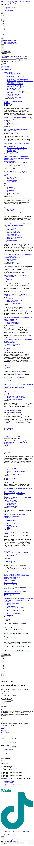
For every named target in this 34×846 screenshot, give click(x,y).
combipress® (10, 557)
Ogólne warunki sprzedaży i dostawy (13, 784)
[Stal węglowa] (18, 225)
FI (3, 18)
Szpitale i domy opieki (13, 603)
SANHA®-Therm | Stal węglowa (16, 91)
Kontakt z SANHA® (9, 7)
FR (3, 20)
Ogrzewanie (7, 367)
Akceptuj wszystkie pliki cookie (15, 843)
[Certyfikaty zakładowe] (18, 577)
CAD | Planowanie (12, 501)
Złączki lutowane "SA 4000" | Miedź (17, 148)
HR (3, 23)
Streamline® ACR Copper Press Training (15, 493)
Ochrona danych (8, 782)
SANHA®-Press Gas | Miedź (15, 84)
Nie (5, 731)
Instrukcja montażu (12, 523)
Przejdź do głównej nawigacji (8, 3)
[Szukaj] (2, 45)
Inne (5, 175)
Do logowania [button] (4, 715)
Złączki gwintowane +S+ (13, 344)
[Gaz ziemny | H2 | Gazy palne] (18, 444)
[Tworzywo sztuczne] (18, 341)
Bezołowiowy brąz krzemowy (12, 257)
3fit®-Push (10, 298)
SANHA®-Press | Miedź (13, 82)
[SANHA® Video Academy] (18, 491)
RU (3, 30)
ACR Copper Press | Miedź (14, 88)
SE (3, 31)
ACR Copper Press (12, 234)
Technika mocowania (12, 181)
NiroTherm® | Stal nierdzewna (15, 78)
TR (3, 36)
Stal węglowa (7, 208)
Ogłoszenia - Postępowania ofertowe (13, 627)
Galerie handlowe (12, 606)
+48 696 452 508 (8, 749)
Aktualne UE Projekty (10, 578)
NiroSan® (10, 187)
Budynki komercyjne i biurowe (15, 607)
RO (3, 28)
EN (3, 16)
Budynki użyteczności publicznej (16, 610)
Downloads (7, 517)
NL (3, 25)
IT (3, 21)
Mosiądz (6, 297)
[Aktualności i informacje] (18, 593)
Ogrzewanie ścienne (12, 122)
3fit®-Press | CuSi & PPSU (14, 94)
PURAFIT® (10, 262)
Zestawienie (4, 56)
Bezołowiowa (11, 555)
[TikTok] (17, 828)
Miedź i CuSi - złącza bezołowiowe (16, 471)
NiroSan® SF (10, 190)
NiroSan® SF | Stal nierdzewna (15, 76)
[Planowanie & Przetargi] (18, 516)
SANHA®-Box (8, 104)
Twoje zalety (7, 551)
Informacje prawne (9, 787)
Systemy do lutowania (10, 146)
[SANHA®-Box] (18, 119)
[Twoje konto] (2, 48)
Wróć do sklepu (5, 693)
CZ (3, 35)
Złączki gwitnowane (9, 161)
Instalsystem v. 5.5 (12, 506)
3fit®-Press (10, 260)
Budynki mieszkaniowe (13, 613)
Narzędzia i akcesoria (12, 177)
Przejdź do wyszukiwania (23, 1)
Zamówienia (4, 57)
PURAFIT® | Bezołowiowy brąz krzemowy (19, 162)
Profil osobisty (11, 56)
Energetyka (10, 615)
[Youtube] (6, 791)
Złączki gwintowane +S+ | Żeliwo (16, 165)
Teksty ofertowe (11, 503)
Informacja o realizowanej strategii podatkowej (16, 632)
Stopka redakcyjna (9, 781)
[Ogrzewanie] (18, 378)
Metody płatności (23, 56)
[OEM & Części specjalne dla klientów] (18, 393)
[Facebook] (1, 791)
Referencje (7, 601)
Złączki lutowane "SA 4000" (14, 235)
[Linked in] (9, 791)
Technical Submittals (12, 526)
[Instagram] (3, 791)
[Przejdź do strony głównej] (8, 40)
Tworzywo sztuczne (9, 320)
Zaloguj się (3, 54)
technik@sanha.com (9, 751)
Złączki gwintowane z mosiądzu (15, 164)
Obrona (6, 445)
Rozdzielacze (10, 123)
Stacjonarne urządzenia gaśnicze (12, 410)
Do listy (3, 728)
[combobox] (8, 60)
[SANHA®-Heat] (18, 130)
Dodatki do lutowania (13, 152)
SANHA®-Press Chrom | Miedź (15, 87)
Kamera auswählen (6, 701)
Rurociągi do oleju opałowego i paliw (17, 397)
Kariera (6, 8)
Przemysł (6, 394)
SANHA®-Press (11, 228)
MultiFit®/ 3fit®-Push (13, 323)
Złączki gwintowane (9, 342)
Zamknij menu (7, 51)
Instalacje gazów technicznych (15, 399)
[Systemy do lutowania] (18, 159)
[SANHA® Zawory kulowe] (18, 145)
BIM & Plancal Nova (12, 504)
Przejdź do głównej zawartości (9, 1)
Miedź (5, 226)
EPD (8, 528)
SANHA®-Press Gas (12, 229)
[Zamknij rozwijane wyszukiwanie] (25, 59)
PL (3, 26)
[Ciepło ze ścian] (18, 386)
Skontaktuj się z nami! (10, 594)
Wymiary (9, 525)
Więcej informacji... (15, 841)
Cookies (6, 785)
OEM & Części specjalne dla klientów (14, 387)
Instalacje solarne (8, 428)
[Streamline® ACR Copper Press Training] (18, 498)
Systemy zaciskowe (9, 72)
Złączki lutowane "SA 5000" (14, 237)
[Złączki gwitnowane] (18, 174)
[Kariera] (17, 650)
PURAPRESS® (11, 259)
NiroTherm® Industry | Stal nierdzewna (17, 79)
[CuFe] (18, 295)
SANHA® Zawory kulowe (11, 132)
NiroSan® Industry (12, 189)
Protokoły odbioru (12, 520)
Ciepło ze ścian (8, 380)
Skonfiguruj (4, 843)
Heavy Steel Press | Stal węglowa (16, 89)
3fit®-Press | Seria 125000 (14, 97)
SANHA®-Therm (12, 210)
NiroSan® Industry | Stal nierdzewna (16, 75)
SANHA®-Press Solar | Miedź (15, 85)
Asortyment (7, 452)
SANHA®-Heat (8, 120)
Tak (2, 731)
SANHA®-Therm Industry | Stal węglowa (18, 92)
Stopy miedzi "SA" (12, 178)
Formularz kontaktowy (7, 732)
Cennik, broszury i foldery (14, 519)
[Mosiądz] (18, 319)
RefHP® (9, 279)
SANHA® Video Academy (11, 478)
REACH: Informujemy (13, 474)
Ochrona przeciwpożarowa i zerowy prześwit (19, 554)
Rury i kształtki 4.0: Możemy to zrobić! (17, 552)
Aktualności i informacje (10, 583)
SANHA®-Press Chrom (13, 232)
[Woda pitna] (9, 366)
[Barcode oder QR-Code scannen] (18, 59)
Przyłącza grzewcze (12, 124)
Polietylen (9, 472)
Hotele (9, 604)
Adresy (17, 56)
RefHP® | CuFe (11, 151)
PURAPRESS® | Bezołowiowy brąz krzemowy (20, 81)
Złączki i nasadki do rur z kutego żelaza (17, 167)
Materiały (6, 467)
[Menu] (2, 38)
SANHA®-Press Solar (13, 231)
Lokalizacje (7, 619)
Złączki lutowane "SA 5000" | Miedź (17, 149)
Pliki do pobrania (8, 10)
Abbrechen (3, 703)
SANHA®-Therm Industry (14, 212)
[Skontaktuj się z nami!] (18, 600)
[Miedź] (18, 256)
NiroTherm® (10, 191)
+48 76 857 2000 (8, 741)
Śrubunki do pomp (12, 180)
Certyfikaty (10, 522)
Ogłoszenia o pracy (12, 637)
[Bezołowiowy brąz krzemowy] (18, 276)
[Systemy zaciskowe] (18, 103)
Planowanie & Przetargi (10, 500)
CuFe (5, 278)
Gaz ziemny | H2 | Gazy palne (12, 436)
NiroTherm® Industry (13, 193)
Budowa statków (11, 612)
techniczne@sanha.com (10, 742)
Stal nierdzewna (8, 186)
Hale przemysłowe (12, 609)
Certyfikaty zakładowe (10, 561)
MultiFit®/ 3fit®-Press (13, 322)
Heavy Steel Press (12, 209)
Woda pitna (7, 348)
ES (3, 33)
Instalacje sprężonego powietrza (15, 396)
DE (3, 15)
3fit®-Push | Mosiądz (12, 95)
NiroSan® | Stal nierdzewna (14, 73)
